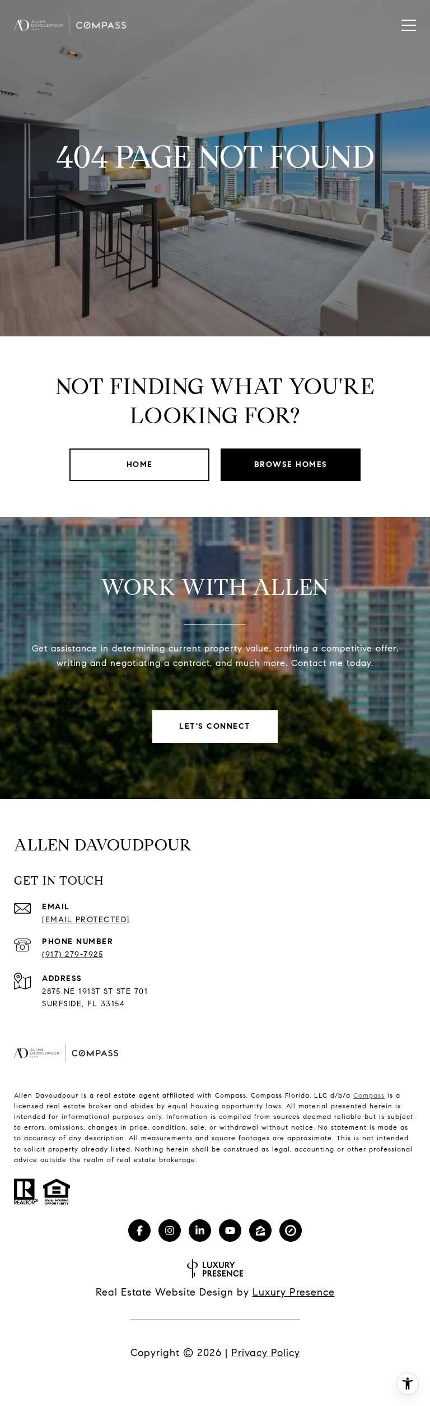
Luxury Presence (294, 1292)
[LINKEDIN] (200, 1230)
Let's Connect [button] (215, 726)
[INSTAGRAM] (169, 1230)
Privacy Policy (265, 1353)
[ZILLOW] (260, 1230)
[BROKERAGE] (290, 1230)
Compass (369, 1095)
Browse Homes (291, 464)
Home (140, 464)
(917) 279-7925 (72, 954)
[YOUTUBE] (230, 1230)
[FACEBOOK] (139, 1230)
